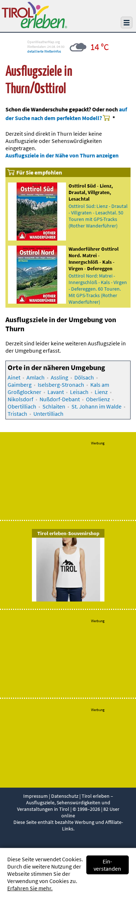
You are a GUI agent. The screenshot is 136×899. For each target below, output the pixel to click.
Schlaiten (53, 406)
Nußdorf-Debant (60, 399)
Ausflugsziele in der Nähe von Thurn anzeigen (62, 155)
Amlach (35, 377)
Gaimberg (20, 384)
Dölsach (84, 377)
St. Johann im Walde (96, 406)
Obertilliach (22, 406)
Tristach (17, 413)
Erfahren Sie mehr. (30, 888)
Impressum (35, 796)
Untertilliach (48, 413)
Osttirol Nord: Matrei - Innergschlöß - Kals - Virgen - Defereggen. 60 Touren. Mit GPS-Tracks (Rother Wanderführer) (98, 288)
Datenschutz (64, 796)
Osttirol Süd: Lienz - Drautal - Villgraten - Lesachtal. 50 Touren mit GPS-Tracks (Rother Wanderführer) (98, 216)
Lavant (56, 391)
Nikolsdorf (20, 399)
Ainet (14, 377)
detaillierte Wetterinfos (44, 51)
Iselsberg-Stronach (61, 384)
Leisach (79, 391)
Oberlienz (98, 399)
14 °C (99, 47)
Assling (59, 377)
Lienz (101, 391)
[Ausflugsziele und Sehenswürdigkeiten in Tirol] (34, 26)
